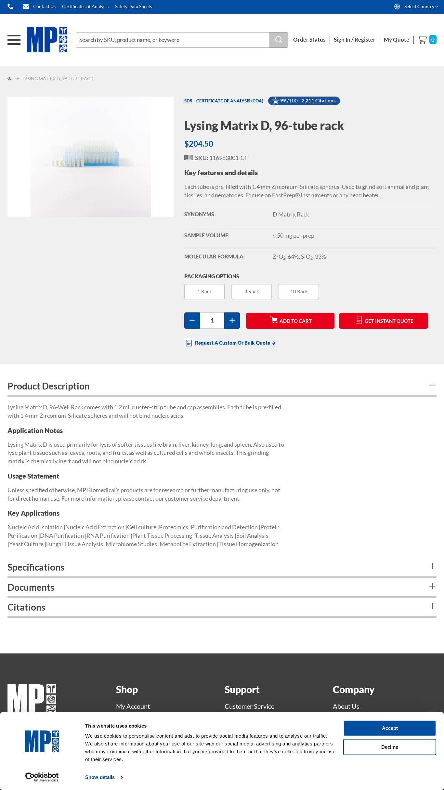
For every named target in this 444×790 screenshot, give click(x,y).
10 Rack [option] (299, 291)
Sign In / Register (354, 39)
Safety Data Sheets (133, 6)
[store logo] (51, 40)
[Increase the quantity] (232, 320)
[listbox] (310, 294)
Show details (100, 777)
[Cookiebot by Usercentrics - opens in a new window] (42, 777)
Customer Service (249, 706)
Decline (389, 746)
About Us (346, 706)
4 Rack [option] (251, 291)
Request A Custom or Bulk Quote (232, 343)
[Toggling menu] (13, 40)
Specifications (35, 567)
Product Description (48, 385)
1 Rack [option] (204, 291)
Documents (30, 587)
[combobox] (182, 40)
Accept (390, 728)
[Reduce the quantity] (192, 320)
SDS (188, 100)
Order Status (309, 39)
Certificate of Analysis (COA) (229, 100)
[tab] (222, 387)
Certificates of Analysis (85, 6)
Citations (26, 606)
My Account (133, 706)
